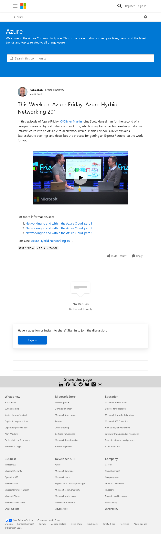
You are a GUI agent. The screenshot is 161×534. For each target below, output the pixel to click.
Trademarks (92, 523)
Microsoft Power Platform (17, 489)
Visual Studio (61, 508)
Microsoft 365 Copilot (15, 502)
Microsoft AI (10, 464)
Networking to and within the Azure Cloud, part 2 (59, 228)
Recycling (124, 523)
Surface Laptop (12, 408)
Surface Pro (10, 402)
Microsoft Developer (64, 470)
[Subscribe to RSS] (93, 384)
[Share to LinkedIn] (61, 384)
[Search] (119, 6)
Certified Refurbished (65, 433)
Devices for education (115, 408)
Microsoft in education (115, 402)
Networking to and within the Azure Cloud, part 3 (59, 233)
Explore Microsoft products (17, 440)
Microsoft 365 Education (116, 421)
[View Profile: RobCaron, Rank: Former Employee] (22, 92)
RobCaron (36, 90)
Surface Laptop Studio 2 (16, 414)
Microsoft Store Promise (66, 440)
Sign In (142, 6)
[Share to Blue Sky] (87, 384)
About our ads (140, 523)
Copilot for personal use (16, 427)
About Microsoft (112, 470)
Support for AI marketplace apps (70, 483)
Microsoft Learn (62, 477)
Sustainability (111, 508)
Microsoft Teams (12, 496)
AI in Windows (11, 433)
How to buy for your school (117, 427)
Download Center (63, 408)
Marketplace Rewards (65, 502)
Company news (112, 477)
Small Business (12, 508)
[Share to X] (74, 384)
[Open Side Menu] (15, 6)
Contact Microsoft (25, 523)
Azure (20, 16)
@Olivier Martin (71, 121)
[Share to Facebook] (68, 384)
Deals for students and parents (119, 440)
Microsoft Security (13, 470)
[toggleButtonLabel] (145, 17)
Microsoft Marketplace (66, 496)
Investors (109, 489)
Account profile (62, 402)
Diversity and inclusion (116, 496)
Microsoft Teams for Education (119, 414)
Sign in (32, 340)
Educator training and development (122, 433)
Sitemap (9, 523)
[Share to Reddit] (81, 384)
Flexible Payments (63, 446)
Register (130, 6)
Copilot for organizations (16, 421)
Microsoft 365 (11, 483)
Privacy (42, 523)
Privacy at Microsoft (114, 483)
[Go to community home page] (23, 6)
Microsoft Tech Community (67, 489)
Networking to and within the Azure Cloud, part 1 (59, 223)
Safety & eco (109, 523)
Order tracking (62, 427)
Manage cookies (58, 523)
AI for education (112, 446)
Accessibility (111, 502)
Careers (109, 464)
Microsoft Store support (66, 414)
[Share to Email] (100, 384)
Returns (58, 421)
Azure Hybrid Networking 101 (51, 241)
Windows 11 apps (13, 446)
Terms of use (76, 523)
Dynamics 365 (11, 477)
